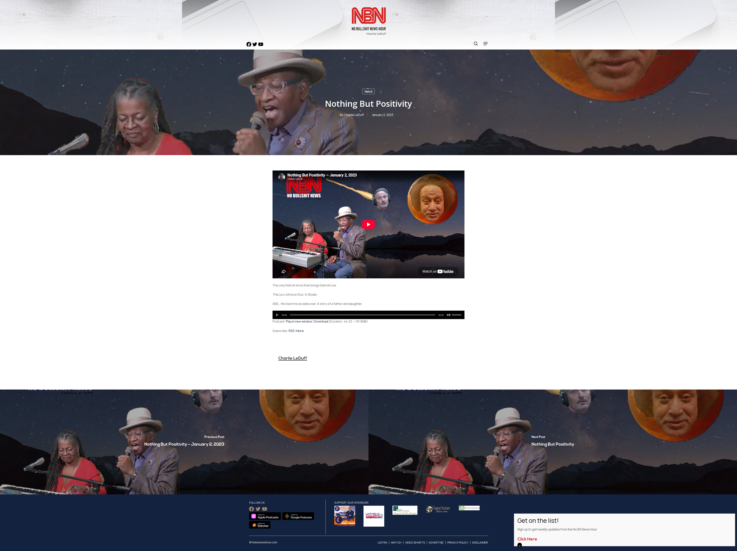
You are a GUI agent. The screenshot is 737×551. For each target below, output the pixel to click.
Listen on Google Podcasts (298, 516)
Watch (368, 91)
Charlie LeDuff (354, 115)
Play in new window (299, 321)
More (300, 331)
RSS (291, 331)
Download (321, 321)
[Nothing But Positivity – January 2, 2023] (184, 442)
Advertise (436, 542)
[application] (368, 315)
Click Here (527, 539)
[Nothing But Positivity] (552, 442)
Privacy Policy (457, 542)
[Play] (277, 315)
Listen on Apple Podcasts (265, 516)
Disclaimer (480, 542)
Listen (382, 542)
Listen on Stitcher (259, 525)
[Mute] (448, 315)
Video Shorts (415, 542)
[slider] (457, 313)
